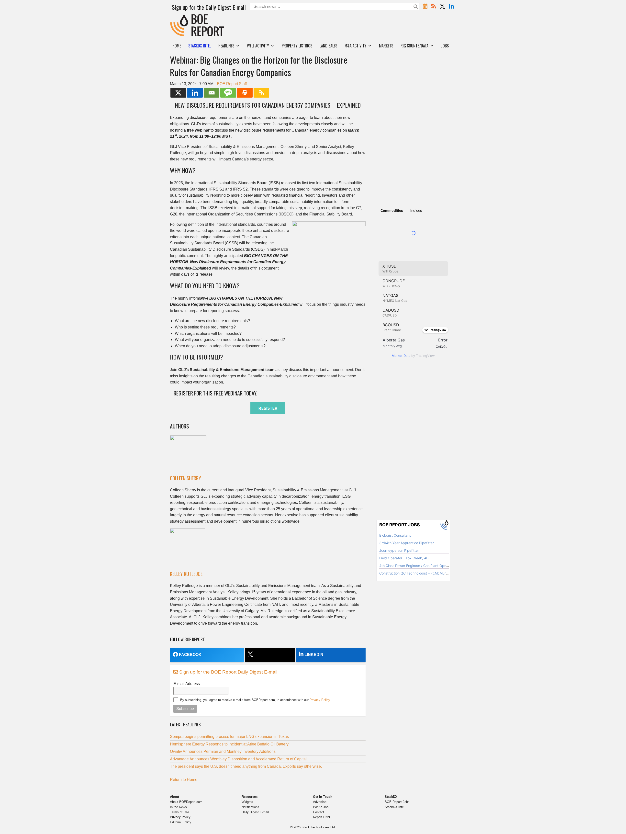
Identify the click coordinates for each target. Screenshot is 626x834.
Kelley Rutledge (186, 573)
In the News (178, 807)
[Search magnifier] (415, 6)
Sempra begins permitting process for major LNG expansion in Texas (229, 736)
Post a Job (320, 807)
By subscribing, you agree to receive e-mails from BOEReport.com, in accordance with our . (255, 700)
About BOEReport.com (186, 802)
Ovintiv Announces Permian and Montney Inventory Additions (223, 751)
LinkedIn (313, 655)
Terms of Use (179, 812)
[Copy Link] (261, 93)
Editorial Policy (180, 822)
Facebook (190, 655)
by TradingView (413, 356)
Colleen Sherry (185, 478)
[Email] (211, 93)
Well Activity (258, 46)
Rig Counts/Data (414, 46)
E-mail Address (186, 684)
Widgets (247, 802)
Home (176, 46)
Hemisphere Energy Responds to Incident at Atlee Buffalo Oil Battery (229, 744)
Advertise (319, 802)
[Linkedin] (195, 93)
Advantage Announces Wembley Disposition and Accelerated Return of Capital (238, 759)
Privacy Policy (320, 700)
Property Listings (297, 46)
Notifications (250, 807)
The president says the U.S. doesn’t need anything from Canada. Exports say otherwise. (246, 766)
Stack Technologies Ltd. (319, 827)
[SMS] (228, 93)
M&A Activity (355, 46)
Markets (386, 46)
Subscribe (185, 709)
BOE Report (180, 17)
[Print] (245, 93)
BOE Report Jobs (397, 802)
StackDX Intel (394, 807)
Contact (318, 812)
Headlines (226, 46)
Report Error (321, 817)
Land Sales (328, 46)
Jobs (445, 46)
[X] (178, 93)
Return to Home (183, 780)
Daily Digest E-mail (255, 812)
